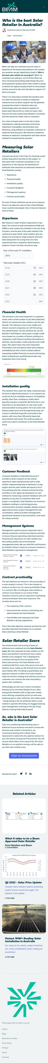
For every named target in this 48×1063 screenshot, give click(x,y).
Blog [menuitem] (4, 1034)
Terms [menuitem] (4, 1052)
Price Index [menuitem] (7, 1043)
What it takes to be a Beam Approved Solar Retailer (22, 840)
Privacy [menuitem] (5, 1048)
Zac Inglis (10, 898)
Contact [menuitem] (5, 1057)
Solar (9, 36)
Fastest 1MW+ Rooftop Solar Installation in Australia (23, 940)
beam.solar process (10, 662)
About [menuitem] (4, 1029)
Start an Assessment (24, 755)
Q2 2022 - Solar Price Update (23, 882)
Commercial (17, 36)
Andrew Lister (14, 30)
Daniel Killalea (12, 847)
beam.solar (21, 69)
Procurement (31, 739)
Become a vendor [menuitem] (9, 1038)
